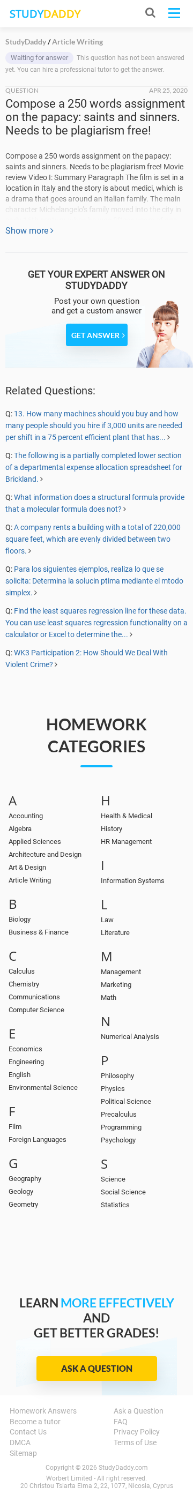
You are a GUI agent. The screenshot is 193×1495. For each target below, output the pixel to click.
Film (15, 1127)
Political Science (126, 1101)
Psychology (118, 1140)
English (20, 1075)
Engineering (26, 1062)
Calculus (22, 971)
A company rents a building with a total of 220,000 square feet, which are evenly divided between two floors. (93, 539)
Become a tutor (35, 1421)
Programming (121, 1127)
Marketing (116, 985)
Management (121, 972)
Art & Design (27, 867)
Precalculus (119, 1114)
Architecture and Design (45, 854)
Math (108, 997)
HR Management (126, 842)
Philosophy (117, 1076)
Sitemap (23, 1453)
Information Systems (133, 881)
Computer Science (36, 1010)
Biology (20, 919)
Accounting (26, 816)
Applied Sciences (35, 842)
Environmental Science (43, 1087)
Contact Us (28, 1431)
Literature (115, 933)
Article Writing (30, 880)
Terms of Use (135, 1442)
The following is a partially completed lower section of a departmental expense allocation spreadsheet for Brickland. (93, 467)
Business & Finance (39, 932)
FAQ (121, 1421)
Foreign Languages (37, 1139)
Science (113, 1179)
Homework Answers (43, 1411)
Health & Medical (126, 816)
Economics (25, 1049)
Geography (25, 1179)
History (111, 829)
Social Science (123, 1192)
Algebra (20, 829)
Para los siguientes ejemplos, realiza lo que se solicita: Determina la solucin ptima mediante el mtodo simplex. (94, 581)
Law (107, 920)
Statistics (115, 1205)
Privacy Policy (137, 1431)
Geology (21, 1191)
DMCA (20, 1442)
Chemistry (24, 984)
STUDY (45, 13)
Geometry (23, 1204)
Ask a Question (96, 1368)
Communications (34, 997)
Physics (113, 1089)
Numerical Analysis (130, 1037)
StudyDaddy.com (123, 1467)
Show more (27, 231)
